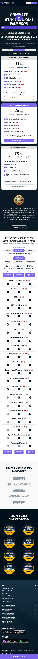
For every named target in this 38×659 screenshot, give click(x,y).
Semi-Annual (19, 50)
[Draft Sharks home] (5, 3)
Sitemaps (13, 651)
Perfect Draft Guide (7, 588)
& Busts (10, 596)
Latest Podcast (6, 601)
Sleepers (4, 593)
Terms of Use (21, 651)
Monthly (7, 50)
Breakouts (5, 596)
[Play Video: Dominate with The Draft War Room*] (18, 17)
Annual (30, 50)
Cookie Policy (29, 651)
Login (28, 3)
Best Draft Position (7, 598)
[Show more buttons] (35, 27)
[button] (26, 71)
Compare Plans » (19, 227)
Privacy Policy (6, 651)
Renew (34, 3)
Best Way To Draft (7, 590)
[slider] (18, 27)
